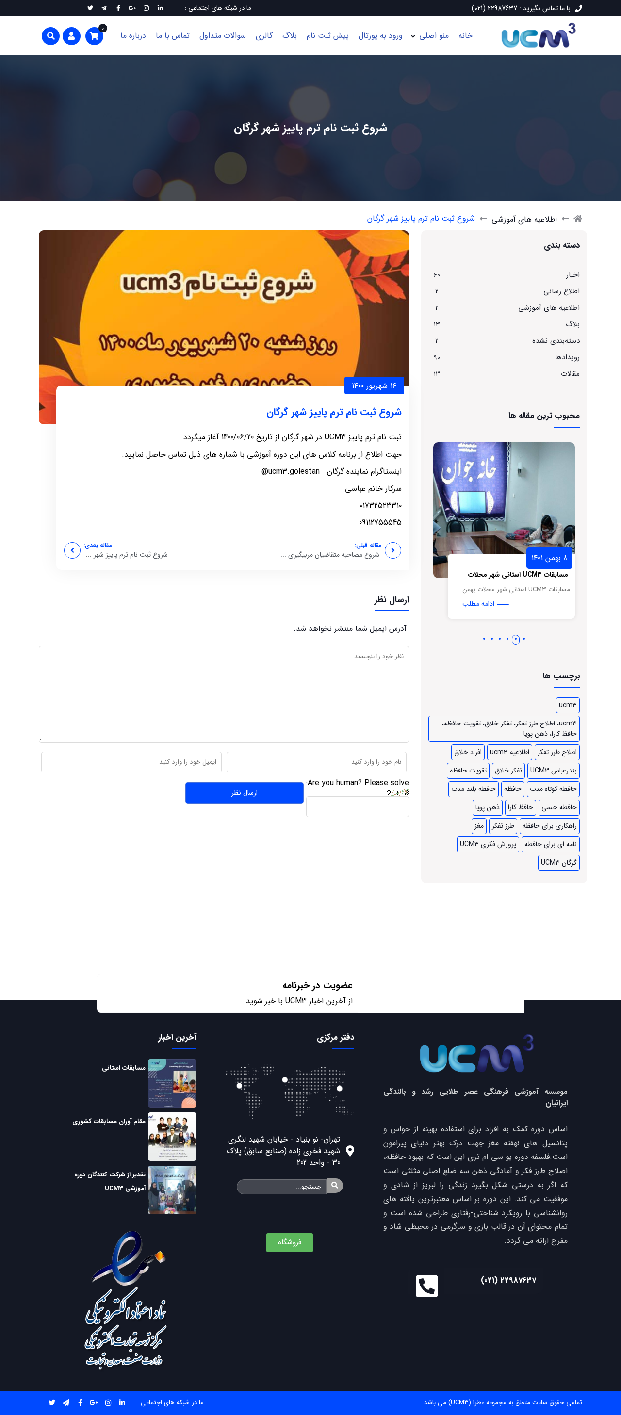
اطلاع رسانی (561, 291)
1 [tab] (524, 639)
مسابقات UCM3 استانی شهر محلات (531, 574)
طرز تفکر (503, 825)
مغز (479, 825)
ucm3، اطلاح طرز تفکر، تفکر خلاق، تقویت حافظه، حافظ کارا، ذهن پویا (509, 728)
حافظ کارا (520, 807)
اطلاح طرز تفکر (557, 752)
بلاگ (289, 36)
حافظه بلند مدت (473, 789)
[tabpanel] (516, 535)
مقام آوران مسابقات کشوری (109, 1121)
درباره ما (133, 36)
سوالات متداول (222, 36)
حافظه (513, 789)
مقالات (570, 374)
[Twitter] (52, 1403)
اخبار (573, 275)
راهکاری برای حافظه (550, 825)
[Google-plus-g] (94, 1403)
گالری (264, 36)
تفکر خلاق (508, 770)
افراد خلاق (468, 752)
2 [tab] (516, 639)
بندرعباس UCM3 (553, 770)
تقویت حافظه (468, 770)
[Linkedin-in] (122, 1403)
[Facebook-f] (80, 1403)
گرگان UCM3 (559, 862)
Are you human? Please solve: (357, 783)
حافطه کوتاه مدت (553, 789)
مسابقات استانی (124, 1068)
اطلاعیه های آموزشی (524, 219)
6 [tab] (484, 639)
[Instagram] (108, 1403)
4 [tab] (500, 639)
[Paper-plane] (66, 1403)
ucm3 (568, 705)
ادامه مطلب (491, 604)
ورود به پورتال (381, 36)
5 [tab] (492, 639)
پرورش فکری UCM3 (488, 844)
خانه (465, 36)
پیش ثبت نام (328, 36)
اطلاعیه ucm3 (509, 752)
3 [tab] (508, 639)
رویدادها (567, 357)
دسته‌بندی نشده (556, 341)
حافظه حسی (559, 807)
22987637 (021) (508, 1280)
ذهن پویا (487, 807)
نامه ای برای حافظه (550, 844)
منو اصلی (434, 36)
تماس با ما (173, 36)
